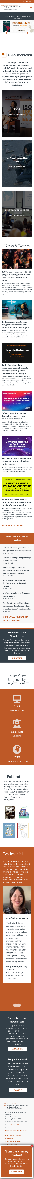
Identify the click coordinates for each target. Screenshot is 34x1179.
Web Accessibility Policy (13, 1141)
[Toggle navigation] (31, 7)
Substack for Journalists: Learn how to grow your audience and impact (14, 416)
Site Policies (9, 1138)
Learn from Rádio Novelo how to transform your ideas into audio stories (16, 461)
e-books (19, 792)
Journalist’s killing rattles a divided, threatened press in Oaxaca (15, 583)
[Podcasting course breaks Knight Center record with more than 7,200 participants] (17, 309)
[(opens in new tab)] (10, 812)
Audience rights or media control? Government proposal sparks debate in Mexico (16, 570)
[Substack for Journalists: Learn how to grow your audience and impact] (17, 401)
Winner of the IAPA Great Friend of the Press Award (17, 17)
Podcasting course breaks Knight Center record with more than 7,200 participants (16, 325)
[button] (6, 33)
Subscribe (17, 658)
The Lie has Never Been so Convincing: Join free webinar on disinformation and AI (16, 502)
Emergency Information (13, 1135)
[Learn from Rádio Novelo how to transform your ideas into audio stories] (17, 446)
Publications (17, 776)
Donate (18, 1090)
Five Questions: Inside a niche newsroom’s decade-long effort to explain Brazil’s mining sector (17, 606)
